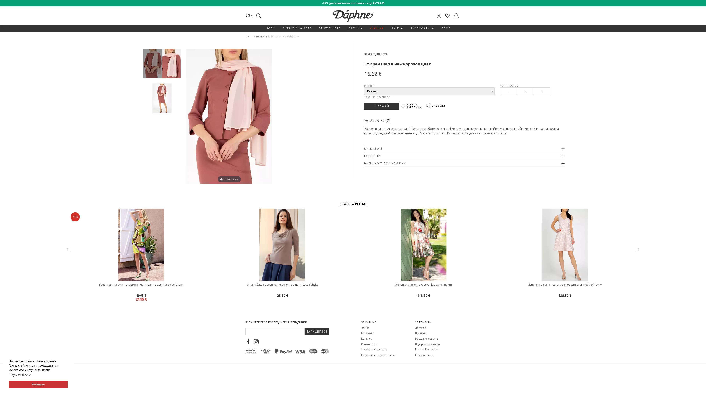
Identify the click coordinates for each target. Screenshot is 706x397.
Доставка (421, 328)
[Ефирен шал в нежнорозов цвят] (152, 63)
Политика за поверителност (378, 355)
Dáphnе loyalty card (427, 349)
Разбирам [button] (38, 384)
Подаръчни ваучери (427, 344)
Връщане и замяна (426, 338)
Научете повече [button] (20, 375)
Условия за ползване (374, 349)
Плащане (420, 333)
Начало (249, 36)
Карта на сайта (424, 355)
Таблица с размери (377, 97)
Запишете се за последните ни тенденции (276, 322)
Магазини (367, 333)
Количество (509, 85)
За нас (365, 328)
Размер (369, 85)
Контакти (366, 338)
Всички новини (370, 344)
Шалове (259, 36)
